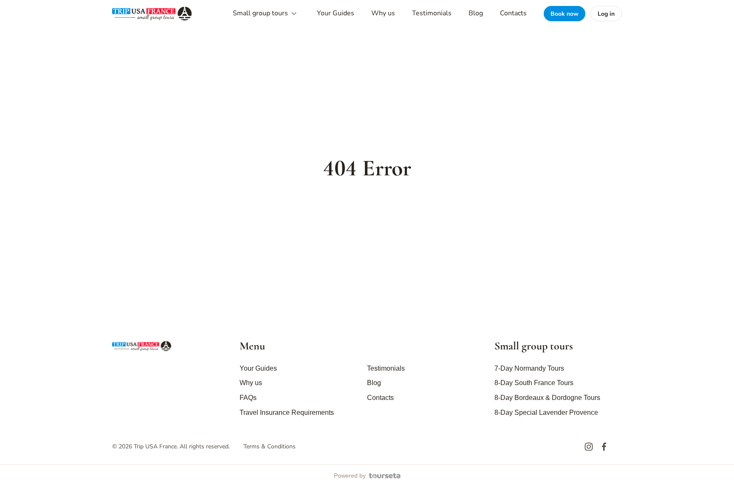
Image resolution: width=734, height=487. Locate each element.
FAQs (248, 397)
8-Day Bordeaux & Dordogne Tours (547, 397)
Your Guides (335, 13)
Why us (383, 13)
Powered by (350, 475)
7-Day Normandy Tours (529, 368)
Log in (606, 14)
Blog (476, 13)
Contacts (513, 13)
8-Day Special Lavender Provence (546, 412)
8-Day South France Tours (533, 382)
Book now (564, 14)
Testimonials (432, 13)
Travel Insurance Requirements (287, 412)
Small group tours (261, 13)
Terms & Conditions (269, 446)
